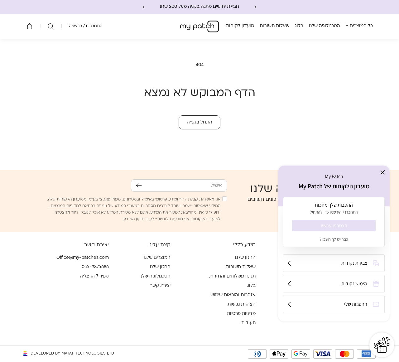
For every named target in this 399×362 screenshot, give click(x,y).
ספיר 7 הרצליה (94, 276)
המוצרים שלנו (157, 258)
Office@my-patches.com (82, 258)
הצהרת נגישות (242, 304)
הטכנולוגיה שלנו (155, 276)
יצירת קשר (160, 286)
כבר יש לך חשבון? (334, 239)
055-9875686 (95, 267)
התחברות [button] (94, 26)
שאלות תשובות (241, 267)
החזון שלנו (245, 258)
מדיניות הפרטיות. (64, 206)
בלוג (251, 286)
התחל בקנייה (199, 122)
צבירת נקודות (354, 263)
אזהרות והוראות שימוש (233, 295)
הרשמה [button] (75, 26)
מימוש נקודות (354, 283)
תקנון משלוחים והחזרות (232, 276)
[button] (51, 26)
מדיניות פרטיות (241, 314)
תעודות (248, 323)
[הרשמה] (139, 185)
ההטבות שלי (355, 304)
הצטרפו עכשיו (334, 225)
